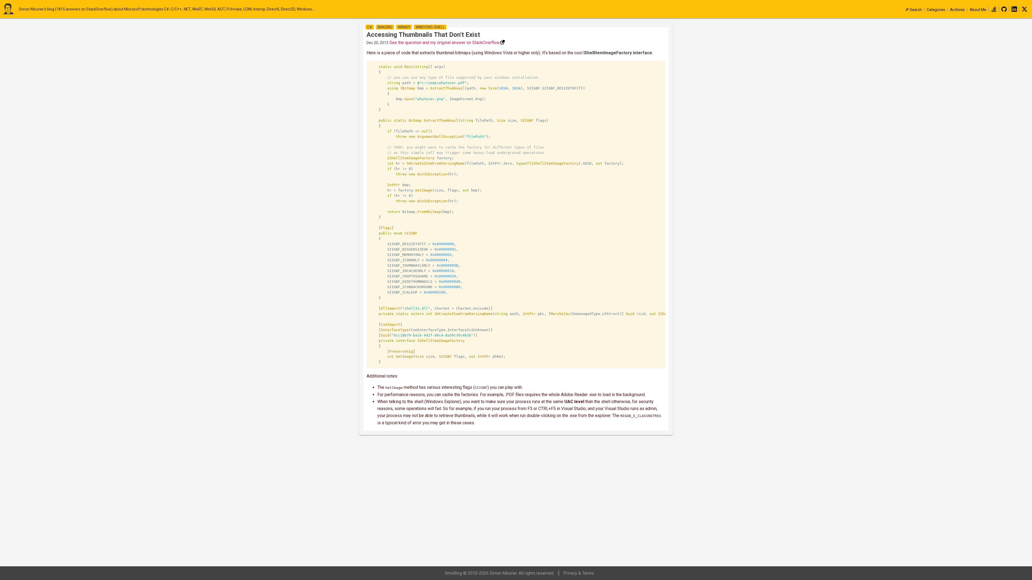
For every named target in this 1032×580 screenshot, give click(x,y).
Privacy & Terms (578, 573)
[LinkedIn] (1014, 10)
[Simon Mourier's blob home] (11, 9)
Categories (936, 10)
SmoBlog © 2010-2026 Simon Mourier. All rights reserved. (499, 573)
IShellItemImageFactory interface (617, 52)
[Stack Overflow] (994, 10)
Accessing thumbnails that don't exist (423, 34)
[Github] (1004, 10)
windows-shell (430, 27)
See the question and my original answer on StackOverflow (444, 42)
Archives (957, 10)
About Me (978, 10)
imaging (385, 27)
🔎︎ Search (913, 10)
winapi (404, 27)
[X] (1024, 10)
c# (369, 27)
